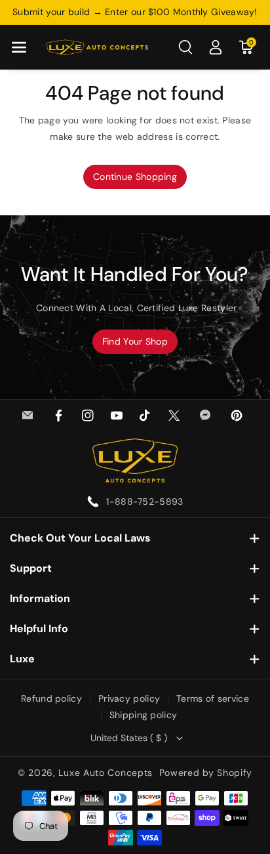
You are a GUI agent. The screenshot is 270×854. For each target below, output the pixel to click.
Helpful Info (39, 628)
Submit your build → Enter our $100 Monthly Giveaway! (135, 12)
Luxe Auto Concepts (105, 773)
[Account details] (215, 47)
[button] (19, 47)
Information (40, 598)
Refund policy (51, 698)
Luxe (22, 659)
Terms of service (212, 698)
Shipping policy (143, 715)
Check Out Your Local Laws (80, 538)
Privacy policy (129, 698)
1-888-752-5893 (144, 501)
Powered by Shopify (206, 773)
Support (31, 568)
